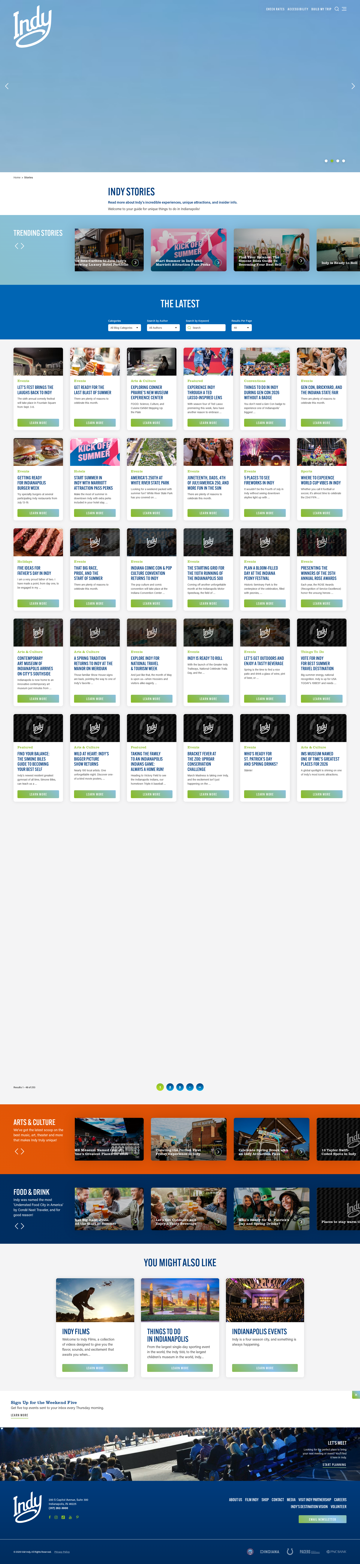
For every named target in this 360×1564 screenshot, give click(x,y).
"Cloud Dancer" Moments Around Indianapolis (205, 1035)
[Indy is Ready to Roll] (208, 633)
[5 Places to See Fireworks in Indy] (265, 452)
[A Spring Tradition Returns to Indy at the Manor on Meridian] (95, 633)
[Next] (353, 86)
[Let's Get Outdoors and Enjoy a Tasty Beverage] (265, 633)
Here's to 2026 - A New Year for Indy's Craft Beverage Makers (206, 945)
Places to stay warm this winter (89, 942)
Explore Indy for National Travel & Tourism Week (145, 663)
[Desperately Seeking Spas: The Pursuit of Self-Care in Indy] (38, 914)
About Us (235, 1499)
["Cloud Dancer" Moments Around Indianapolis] (208, 1004)
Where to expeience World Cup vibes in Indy (321, 480)
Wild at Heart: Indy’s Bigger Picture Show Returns (91, 759)
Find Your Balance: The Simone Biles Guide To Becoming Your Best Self (33, 761)
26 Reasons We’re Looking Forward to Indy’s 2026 (32, 1035)
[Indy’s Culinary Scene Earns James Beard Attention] (151, 914)
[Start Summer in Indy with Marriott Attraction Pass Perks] (95, 452)
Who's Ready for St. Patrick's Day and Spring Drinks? (261, 759)
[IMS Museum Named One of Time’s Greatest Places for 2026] (321, 728)
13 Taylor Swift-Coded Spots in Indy (91, 1032)
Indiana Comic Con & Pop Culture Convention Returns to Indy (151, 573)
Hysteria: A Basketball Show (32, 852)
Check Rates (275, 9)
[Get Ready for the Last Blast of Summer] (95, 362)
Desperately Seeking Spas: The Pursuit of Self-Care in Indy (35, 945)
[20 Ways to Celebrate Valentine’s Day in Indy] (321, 824)
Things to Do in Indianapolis (167, 1335)
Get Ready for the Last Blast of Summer (92, 390)
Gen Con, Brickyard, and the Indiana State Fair (321, 390)
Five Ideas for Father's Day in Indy (34, 570)
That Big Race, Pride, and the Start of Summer (88, 573)
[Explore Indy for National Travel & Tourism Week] (151, 633)
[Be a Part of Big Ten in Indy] (321, 1004)
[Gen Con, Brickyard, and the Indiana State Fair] (321, 362)
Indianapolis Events (259, 1331)
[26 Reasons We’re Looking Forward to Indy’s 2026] (38, 1004)
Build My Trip (321, 9)
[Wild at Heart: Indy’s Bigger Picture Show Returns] (95, 728)
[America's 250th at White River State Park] (151, 452)
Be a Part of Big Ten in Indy (313, 1032)
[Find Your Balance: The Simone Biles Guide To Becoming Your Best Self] (38, 728)
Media (291, 1499)
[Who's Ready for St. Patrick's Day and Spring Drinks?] (265, 728)
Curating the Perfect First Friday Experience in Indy (91, 854)
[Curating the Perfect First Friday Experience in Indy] (95, 824)
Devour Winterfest (260, 939)
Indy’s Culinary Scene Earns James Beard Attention (147, 945)
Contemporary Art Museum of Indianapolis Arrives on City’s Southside (35, 666)
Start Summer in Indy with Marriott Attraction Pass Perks (93, 483)
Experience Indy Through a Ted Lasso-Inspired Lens (205, 392)
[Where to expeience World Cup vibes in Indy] (321, 452)
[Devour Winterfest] (265, 914)
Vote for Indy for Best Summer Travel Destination (317, 663)
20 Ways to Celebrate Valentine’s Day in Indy (320, 852)
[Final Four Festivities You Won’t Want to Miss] (208, 824)
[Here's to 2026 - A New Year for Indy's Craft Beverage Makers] (208, 914)
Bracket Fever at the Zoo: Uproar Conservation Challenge (202, 761)
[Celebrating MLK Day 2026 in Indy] (321, 914)
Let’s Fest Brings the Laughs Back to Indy (35, 390)
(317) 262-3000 (58, 1508)
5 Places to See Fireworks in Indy (259, 480)
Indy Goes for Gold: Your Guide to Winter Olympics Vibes (262, 854)
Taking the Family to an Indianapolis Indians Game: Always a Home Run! (147, 761)
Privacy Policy (62, 1551)
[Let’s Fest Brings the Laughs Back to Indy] (38, 362)
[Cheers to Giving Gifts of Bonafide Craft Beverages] (151, 1004)
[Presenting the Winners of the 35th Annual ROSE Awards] (321, 542)
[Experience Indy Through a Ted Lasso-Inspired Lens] (208, 362)
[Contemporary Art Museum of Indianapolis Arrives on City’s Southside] (38, 633)
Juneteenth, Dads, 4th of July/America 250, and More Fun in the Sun (208, 483)
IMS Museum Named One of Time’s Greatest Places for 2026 (320, 759)
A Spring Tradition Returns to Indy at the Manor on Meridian (93, 663)
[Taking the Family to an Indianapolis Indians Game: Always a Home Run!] (151, 728)
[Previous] (7, 86)
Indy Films (76, 1331)
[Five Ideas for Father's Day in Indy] (38, 542)
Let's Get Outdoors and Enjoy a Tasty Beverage (264, 661)
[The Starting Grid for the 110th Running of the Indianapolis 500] (208, 542)
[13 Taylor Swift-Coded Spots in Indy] (95, 1004)
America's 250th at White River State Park (150, 480)
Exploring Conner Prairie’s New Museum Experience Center (149, 392)
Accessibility (298, 9)
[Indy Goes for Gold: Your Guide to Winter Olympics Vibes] (265, 824)
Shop (265, 1499)
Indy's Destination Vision (309, 1506)
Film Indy (252, 1499)
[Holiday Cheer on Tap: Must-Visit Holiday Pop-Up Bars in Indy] (265, 1004)
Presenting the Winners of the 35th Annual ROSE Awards (319, 573)
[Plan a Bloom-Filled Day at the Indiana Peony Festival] (265, 542)
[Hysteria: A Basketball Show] (38, 824)
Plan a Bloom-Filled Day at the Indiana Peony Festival (261, 573)
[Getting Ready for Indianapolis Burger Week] (38, 452)
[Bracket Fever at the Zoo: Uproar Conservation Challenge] (208, 728)
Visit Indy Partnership (314, 1499)
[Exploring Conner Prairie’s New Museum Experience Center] (151, 362)
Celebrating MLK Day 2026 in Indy (315, 942)
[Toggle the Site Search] (337, 9)
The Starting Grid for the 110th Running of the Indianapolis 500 (206, 573)
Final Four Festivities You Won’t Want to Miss (208, 852)
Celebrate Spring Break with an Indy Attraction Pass (147, 854)
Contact (278, 1499)
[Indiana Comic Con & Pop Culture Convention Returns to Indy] (151, 542)
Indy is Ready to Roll (205, 658)
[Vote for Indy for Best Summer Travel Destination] (321, 633)
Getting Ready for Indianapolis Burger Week (31, 483)
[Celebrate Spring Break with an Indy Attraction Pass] (151, 824)
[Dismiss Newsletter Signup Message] (356, 1395)
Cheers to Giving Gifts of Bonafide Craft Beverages (145, 1035)
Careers (340, 1499)
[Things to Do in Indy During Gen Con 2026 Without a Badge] (265, 362)
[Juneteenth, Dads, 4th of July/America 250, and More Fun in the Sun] (208, 452)
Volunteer (338, 1506)
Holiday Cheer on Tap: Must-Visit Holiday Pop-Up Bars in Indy (262, 1035)
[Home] (33, 26)
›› (200, 1087)
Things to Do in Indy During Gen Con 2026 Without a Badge (261, 392)
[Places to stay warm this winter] (95, 914)
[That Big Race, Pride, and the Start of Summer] (95, 542)
